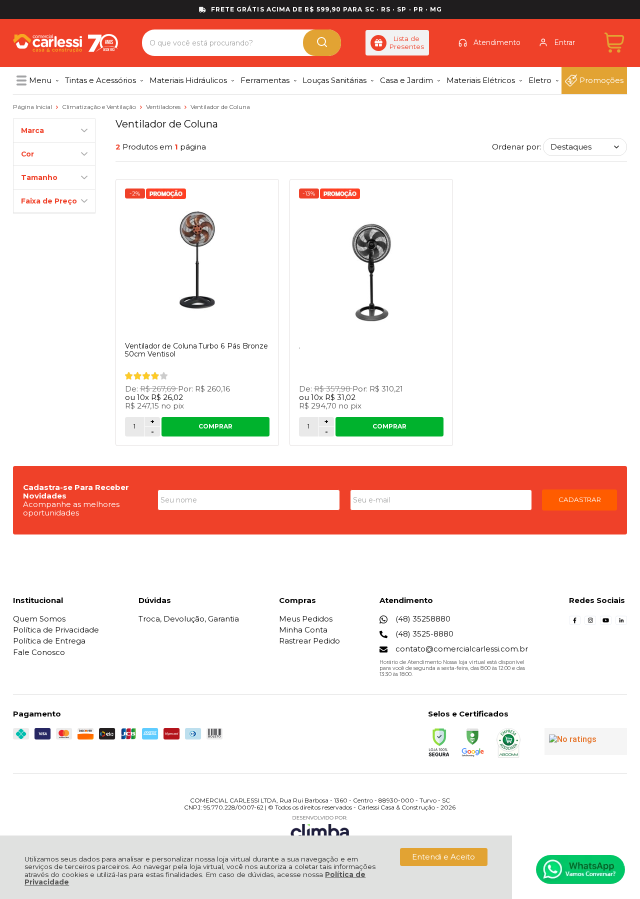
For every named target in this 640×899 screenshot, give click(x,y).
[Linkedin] (621, 623)
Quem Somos (39, 619)
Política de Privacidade (56, 629)
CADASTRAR (579, 500)
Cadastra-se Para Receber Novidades (76, 491)
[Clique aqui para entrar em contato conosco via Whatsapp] (580, 869)
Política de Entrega (49, 641)
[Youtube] (606, 623)
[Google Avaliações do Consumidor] (585, 741)
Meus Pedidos (305, 619)
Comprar (215, 426)
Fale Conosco (39, 652)
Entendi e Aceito (443, 857)
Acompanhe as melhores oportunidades (71, 509)
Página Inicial (33, 106)
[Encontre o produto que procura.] (322, 43)
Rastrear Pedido (309, 641)
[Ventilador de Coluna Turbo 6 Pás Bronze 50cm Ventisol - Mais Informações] (197, 261)
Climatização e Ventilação (100, 106)
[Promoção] (166, 193)
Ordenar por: (516, 147)
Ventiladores (164, 106)
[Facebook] (574, 623)
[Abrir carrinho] (614, 43)
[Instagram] (590, 623)
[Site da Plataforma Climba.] (320, 829)
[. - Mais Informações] (371, 261)
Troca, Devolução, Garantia (188, 619)
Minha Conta (303, 629)
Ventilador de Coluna (220, 106)
